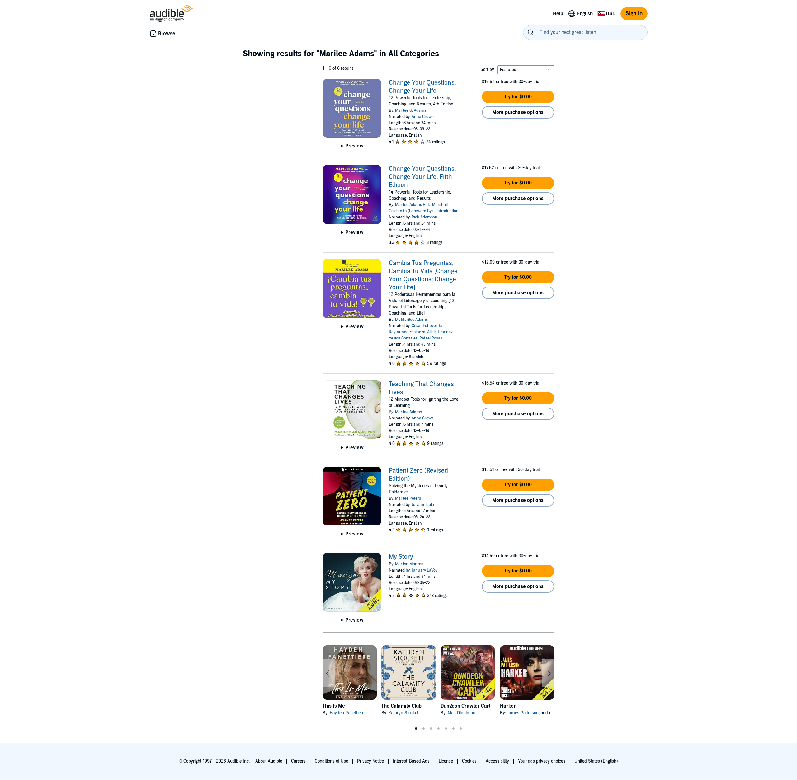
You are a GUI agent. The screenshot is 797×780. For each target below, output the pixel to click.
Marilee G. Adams (410, 110)
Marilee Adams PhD (412, 204)
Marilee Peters (408, 498)
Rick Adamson (424, 217)
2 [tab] (423, 729)
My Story (401, 557)
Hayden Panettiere (347, 713)
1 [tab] (416, 729)
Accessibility (497, 761)
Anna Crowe (423, 116)
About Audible (268, 761)
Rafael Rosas (430, 338)
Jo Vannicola (423, 504)
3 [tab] (431, 729)
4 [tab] (438, 729)
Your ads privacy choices (541, 761)
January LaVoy (424, 570)
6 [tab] (453, 729)
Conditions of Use (331, 761)
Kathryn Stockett (404, 713)
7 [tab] (461, 729)
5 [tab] (446, 729)
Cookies (469, 761)
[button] (518, 97)
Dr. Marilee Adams (411, 319)
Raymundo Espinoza (407, 331)
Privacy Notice (370, 761)
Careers (298, 761)
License (446, 761)
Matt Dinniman (461, 713)
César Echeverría (427, 325)
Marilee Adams (408, 411)
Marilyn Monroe (409, 564)
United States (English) (596, 761)
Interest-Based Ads (411, 761)
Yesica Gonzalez (403, 338)
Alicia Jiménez (440, 331)
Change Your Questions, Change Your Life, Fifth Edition (422, 177)
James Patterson (523, 713)
